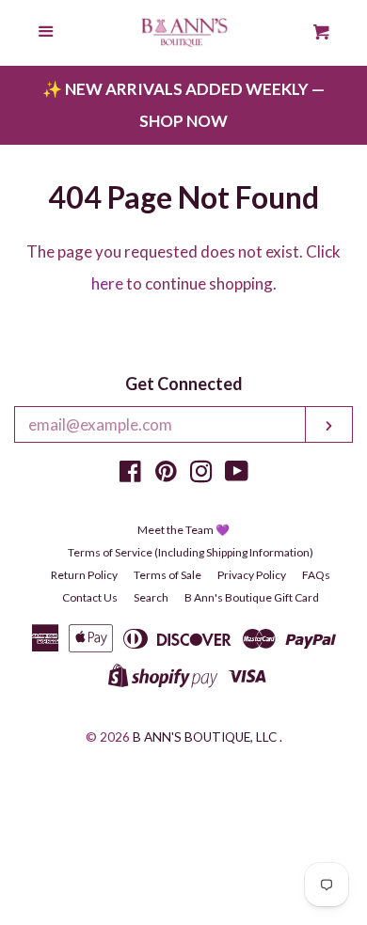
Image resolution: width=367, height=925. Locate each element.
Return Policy (84, 575)
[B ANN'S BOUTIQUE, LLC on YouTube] (236, 474)
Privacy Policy (251, 575)
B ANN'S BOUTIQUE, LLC (205, 737)
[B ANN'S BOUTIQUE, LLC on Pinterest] (166, 474)
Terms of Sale (167, 575)
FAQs (316, 575)
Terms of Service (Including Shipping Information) (190, 552)
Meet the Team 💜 (183, 530)
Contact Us (90, 597)
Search (151, 597)
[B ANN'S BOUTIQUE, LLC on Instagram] (201, 474)
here (107, 283)
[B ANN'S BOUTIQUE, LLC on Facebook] (130, 474)
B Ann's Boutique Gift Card (251, 597)
